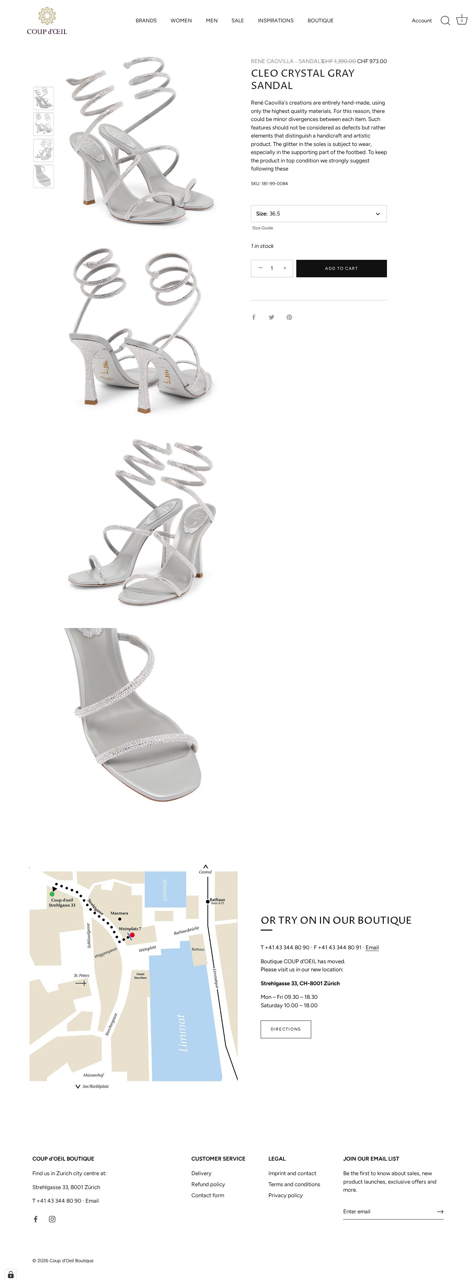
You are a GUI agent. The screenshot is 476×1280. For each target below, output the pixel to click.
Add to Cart (341, 268)
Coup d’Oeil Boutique (72, 1260)
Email (372, 947)
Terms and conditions (294, 1184)
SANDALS (311, 61)
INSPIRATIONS (276, 20)
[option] (43, 100)
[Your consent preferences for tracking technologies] (10, 1274)
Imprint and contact (292, 1173)
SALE (238, 20)
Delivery (201, 1173)
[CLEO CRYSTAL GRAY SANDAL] (43, 98)
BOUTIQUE (321, 20)
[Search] (445, 21)
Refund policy (208, 1184)
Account (422, 20)
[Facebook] (35, 1219)
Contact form (207, 1195)
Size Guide (262, 227)
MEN (212, 20)
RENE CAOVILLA (272, 61)
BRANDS (146, 20)
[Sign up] (440, 1211)
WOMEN (181, 20)
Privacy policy (285, 1195)
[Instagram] (52, 1219)
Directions (286, 1029)
